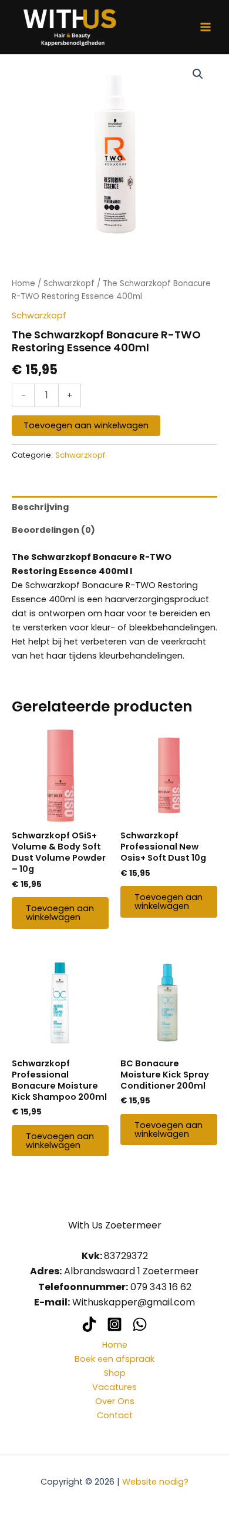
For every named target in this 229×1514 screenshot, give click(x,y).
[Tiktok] (89, 1324)
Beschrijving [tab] (40, 507)
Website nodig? (155, 1482)
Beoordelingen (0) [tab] (53, 530)
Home (23, 283)
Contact (115, 1415)
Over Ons (114, 1401)
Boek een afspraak (114, 1359)
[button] (197, 74)
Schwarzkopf (69, 283)
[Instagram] (114, 1324)
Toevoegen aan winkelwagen (86, 425)
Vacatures (114, 1387)
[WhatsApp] (139, 1324)
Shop (115, 1373)
